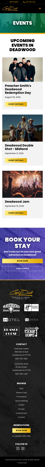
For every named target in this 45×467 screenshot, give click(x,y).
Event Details (16, 104)
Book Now (22, 261)
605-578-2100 (30, 2)
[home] (10, 8)
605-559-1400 (21, 374)
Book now (21, 430)
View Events (22, 268)
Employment (14, 2)
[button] (40, 8)
